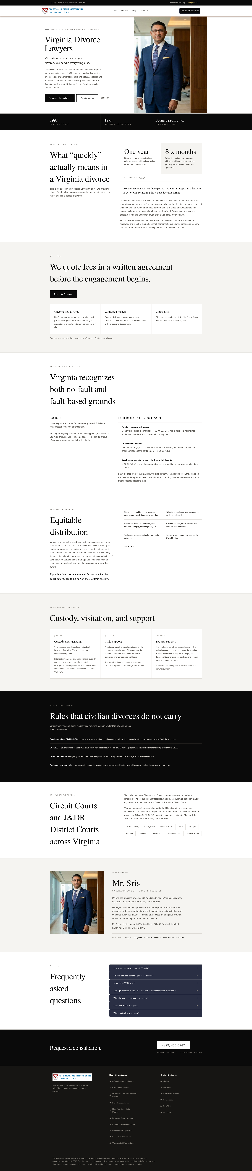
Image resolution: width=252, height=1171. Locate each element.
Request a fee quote (63, 294)
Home (115, 11)
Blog (134, 11)
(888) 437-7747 (194, 3)
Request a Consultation (59, 98)
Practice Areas (87, 98)
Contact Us (144, 11)
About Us (124, 11)
